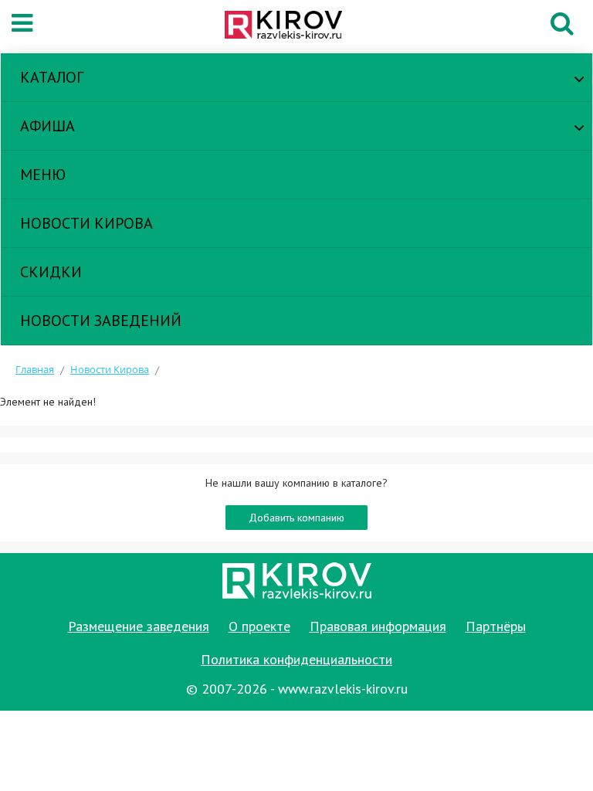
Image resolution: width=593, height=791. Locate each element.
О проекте (259, 626)
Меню (43, 175)
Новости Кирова (86, 223)
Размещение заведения (138, 626)
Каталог (51, 77)
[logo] (292, 26)
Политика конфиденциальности (296, 659)
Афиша (47, 126)
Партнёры (496, 626)
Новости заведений (100, 321)
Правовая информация (378, 626)
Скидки (51, 272)
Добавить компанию (296, 518)
